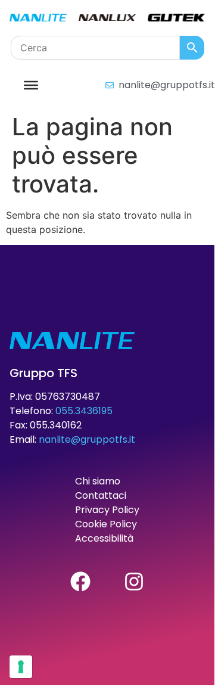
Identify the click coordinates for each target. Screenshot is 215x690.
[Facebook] (80, 581)
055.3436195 (84, 411)
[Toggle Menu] (31, 84)
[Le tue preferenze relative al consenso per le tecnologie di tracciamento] (21, 666)
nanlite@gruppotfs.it (87, 439)
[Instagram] (134, 581)
